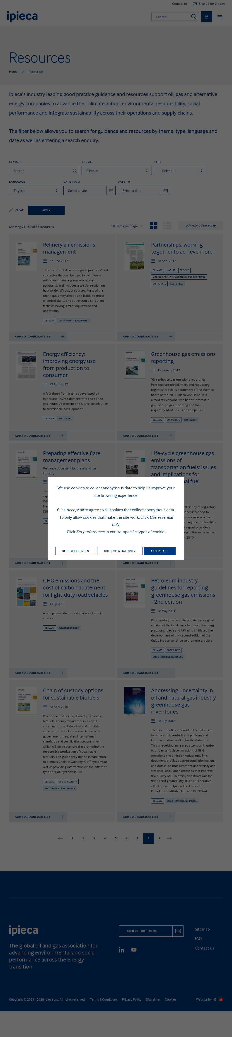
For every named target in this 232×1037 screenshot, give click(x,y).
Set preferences (75, 551)
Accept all (160, 551)
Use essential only (119, 551)
